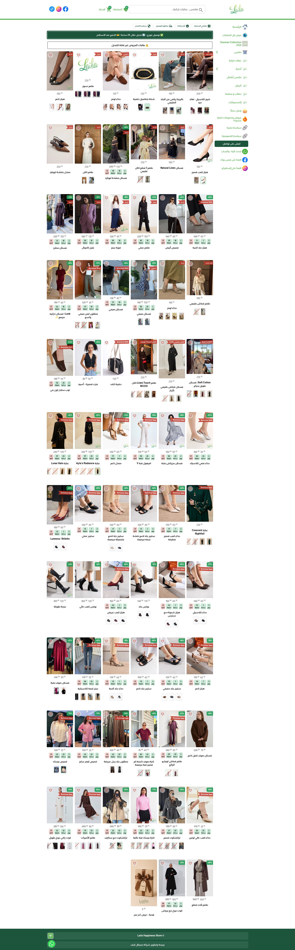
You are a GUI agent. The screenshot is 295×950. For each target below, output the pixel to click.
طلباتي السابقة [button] (202, 26)
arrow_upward (50, 936)
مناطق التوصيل (164, 26)
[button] (120, 9)
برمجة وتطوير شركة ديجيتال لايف (147, 944)
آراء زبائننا (183, 26)
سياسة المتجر (143, 26)
